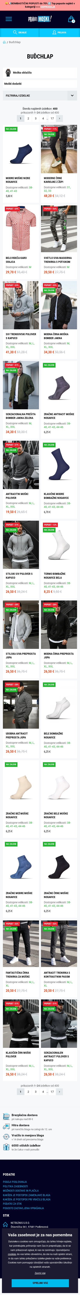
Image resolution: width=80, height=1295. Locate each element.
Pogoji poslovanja (15, 1181)
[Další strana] (59, 118)
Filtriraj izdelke (18, 95)
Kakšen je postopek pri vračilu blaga (26, 1199)
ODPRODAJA (48, 6)
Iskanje (22, 32)
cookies (12, 1254)
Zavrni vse (40, 1273)
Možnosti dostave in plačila (21, 1190)
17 (52, 118)
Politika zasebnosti (15, 1186)
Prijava (61, 32)
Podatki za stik (12, 1203)
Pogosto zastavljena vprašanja (23, 1208)
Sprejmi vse (40, 1283)
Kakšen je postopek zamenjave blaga (26, 1195)
